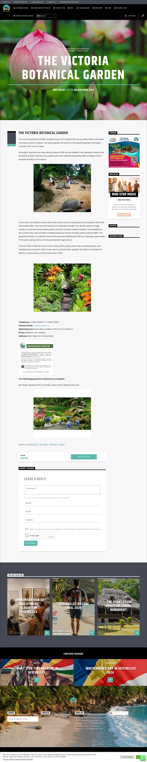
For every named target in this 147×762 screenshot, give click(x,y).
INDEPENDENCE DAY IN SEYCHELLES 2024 (111, 670)
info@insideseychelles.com (53, 726)
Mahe (61, 445)
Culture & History (67, 51)
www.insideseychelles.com (53, 718)
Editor (70, 90)
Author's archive (84, 456)
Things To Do (60, 8)
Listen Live (132, 15)
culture (43, 445)
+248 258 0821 (48, 722)
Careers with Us (38, 2)
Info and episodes (124, 215)
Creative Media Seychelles (70, 2)
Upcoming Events (22, 8)
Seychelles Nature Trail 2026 (74, 606)
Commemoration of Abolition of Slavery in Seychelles (29, 606)
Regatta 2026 (122, 8)
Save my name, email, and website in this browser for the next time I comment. (65, 529)
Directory (98, 8)
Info (72, 8)
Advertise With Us (21, 2)
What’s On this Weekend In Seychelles (37, 670)
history (53, 445)
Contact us (52, 2)
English (43, 15)
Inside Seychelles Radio (24, 15)
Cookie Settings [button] (127, 757)
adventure (32, 445)
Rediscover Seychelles (42, 8)
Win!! (110, 8)
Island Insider (84, 8)
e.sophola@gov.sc (41, 325)
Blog (10, 581)
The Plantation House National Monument (118, 606)
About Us (7, 2)
